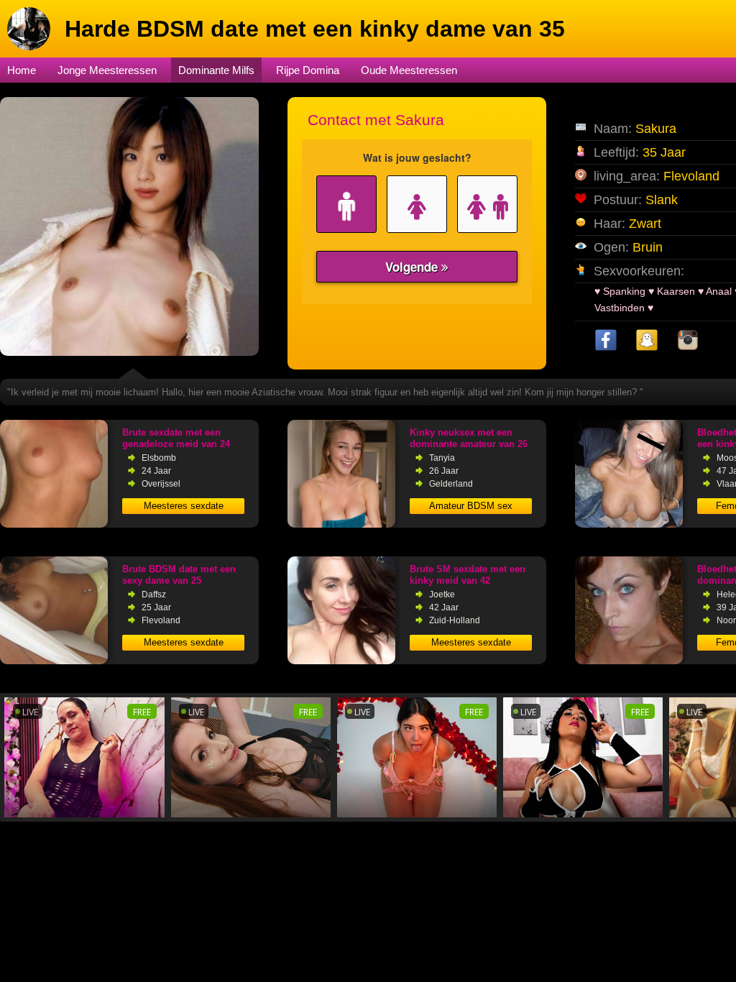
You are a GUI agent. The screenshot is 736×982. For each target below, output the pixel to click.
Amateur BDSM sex (470, 505)
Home (21, 70)
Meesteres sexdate (184, 505)
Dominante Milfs (216, 70)
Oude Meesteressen (409, 70)
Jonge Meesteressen (107, 70)
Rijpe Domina (307, 70)
